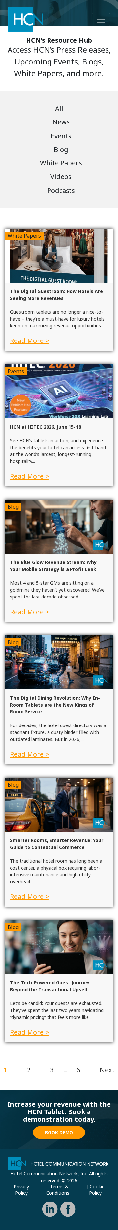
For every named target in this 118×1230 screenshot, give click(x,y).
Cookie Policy (97, 1190)
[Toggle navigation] (101, 19)
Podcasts (61, 190)
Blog (61, 149)
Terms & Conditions (57, 1190)
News (61, 122)
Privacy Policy (21, 1190)
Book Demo (59, 1132)
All (59, 108)
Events (61, 135)
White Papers (61, 162)
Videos (60, 176)
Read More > (29, 340)
